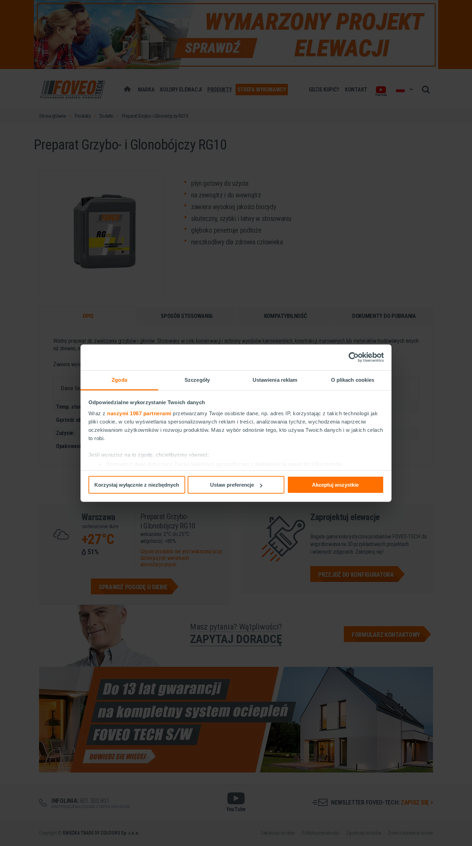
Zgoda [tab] (119, 379)
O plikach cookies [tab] (353, 379)
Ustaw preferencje (232, 485)
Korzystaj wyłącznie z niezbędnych (136, 485)
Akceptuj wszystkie (335, 485)
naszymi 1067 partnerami (139, 413)
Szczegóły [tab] (197, 379)
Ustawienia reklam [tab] (275, 379)
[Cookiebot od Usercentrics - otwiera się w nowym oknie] (353, 357)
